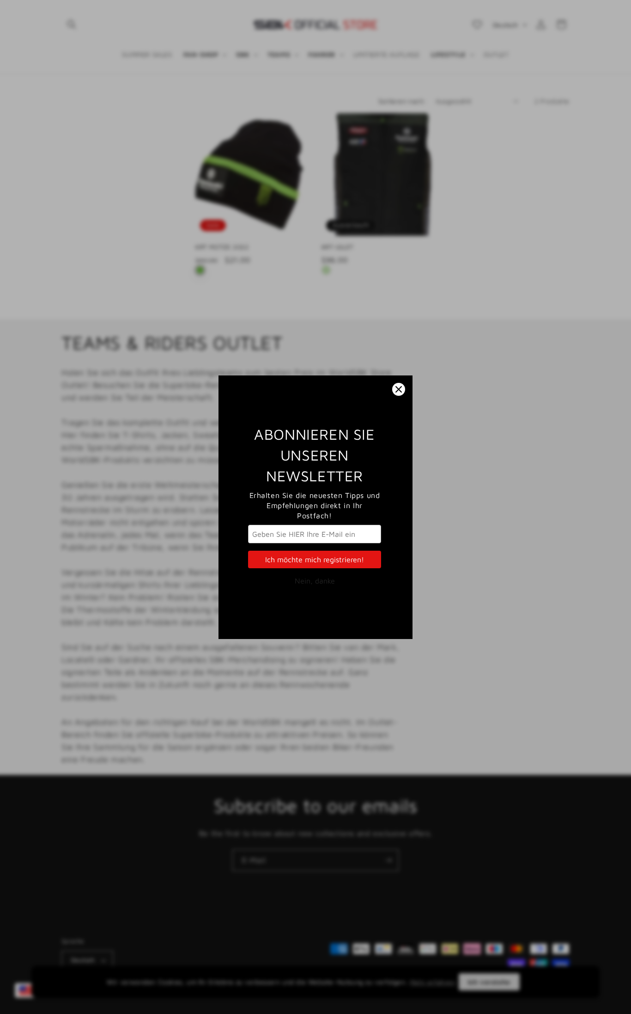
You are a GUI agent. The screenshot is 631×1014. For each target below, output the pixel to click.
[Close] (398, 389)
